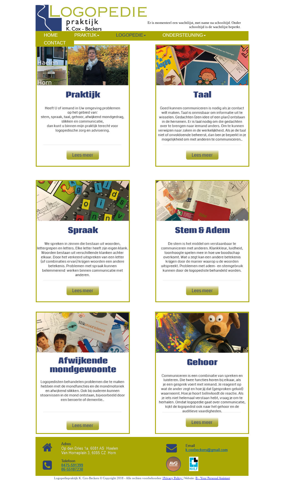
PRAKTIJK (85, 35)
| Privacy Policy (172, 478)
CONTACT (55, 43)
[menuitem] (51, 35)
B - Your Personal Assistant (213, 478)
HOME (51, 35)
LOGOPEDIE (129, 35)
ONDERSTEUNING (183, 35)
